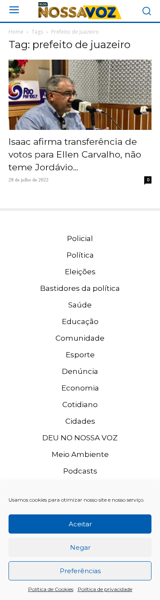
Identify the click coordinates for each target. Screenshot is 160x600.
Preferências (80, 571)
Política (80, 255)
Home (16, 31)
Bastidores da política (80, 288)
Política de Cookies (50, 589)
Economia (80, 388)
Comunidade (80, 338)
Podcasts (80, 471)
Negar (80, 547)
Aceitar (80, 524)
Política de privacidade (105, 589)
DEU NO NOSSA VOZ (80, 437)
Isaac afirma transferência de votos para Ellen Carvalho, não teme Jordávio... (75, 154)
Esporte (80, 354)
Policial (80, 238)
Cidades (80, 421)
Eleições (80, 271)
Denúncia (80, 371)
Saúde (80, 305)
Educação (80, 321)
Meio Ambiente (80, 454)
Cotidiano (80, 404)
